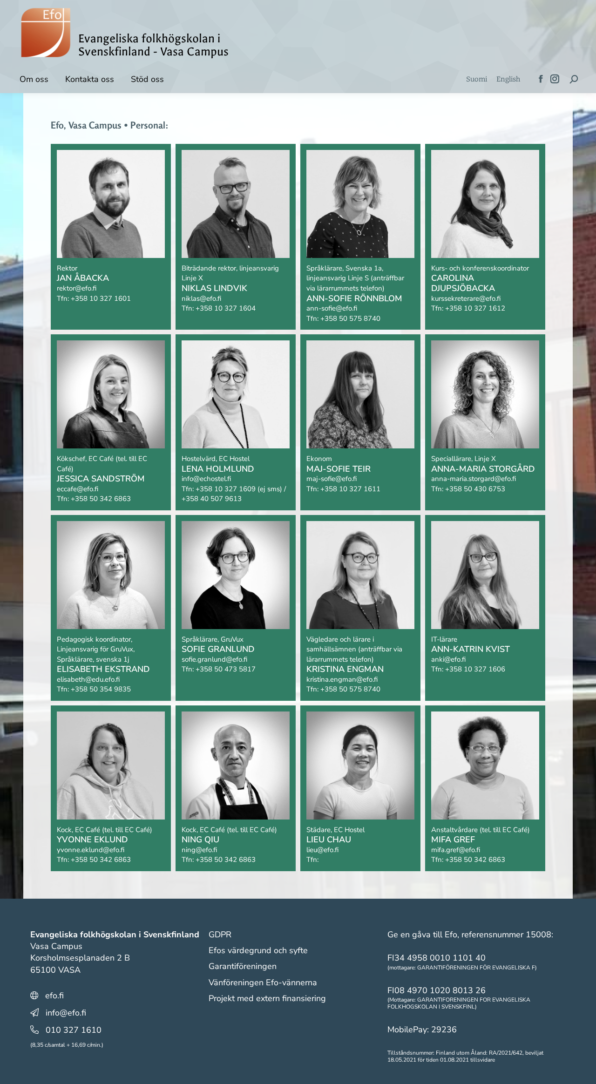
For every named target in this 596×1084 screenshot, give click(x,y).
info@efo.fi (66, 1012)
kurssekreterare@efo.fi (466, 298)
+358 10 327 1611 (350, 489)
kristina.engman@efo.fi (342, 679)
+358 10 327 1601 (101, 298)
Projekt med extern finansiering (267, 998)
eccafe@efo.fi (77, 489)
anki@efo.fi (448, 659)
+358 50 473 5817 (226, 669)
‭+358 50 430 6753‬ (475, 489)
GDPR (220, 934)
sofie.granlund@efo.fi (214, 659)
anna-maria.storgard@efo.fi (473, 478)
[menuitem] (476, 79)
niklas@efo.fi (201, 298)
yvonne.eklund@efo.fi (90, 849)
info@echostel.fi (206, 478)
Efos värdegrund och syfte (258, 950)
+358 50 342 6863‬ (101, 498)
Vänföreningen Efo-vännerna (263, 982)
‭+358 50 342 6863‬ (226, 859)
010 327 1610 (74, 1030)
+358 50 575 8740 (350, 318)
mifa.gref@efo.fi (455, 849)
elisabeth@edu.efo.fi (88, 679)
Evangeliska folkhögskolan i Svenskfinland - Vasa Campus (153, 45)
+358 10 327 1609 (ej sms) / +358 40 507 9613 (234, 494)
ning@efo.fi (199, 849)
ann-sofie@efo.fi (331, 308)
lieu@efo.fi (322, 849)
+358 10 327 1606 (475, 669)
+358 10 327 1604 (226, 308)
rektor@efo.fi (76, 288)
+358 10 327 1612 (475, 308)
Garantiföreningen (243, 966)
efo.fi (54, 995)
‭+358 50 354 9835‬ (101, 689)
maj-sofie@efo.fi (331, 478)
